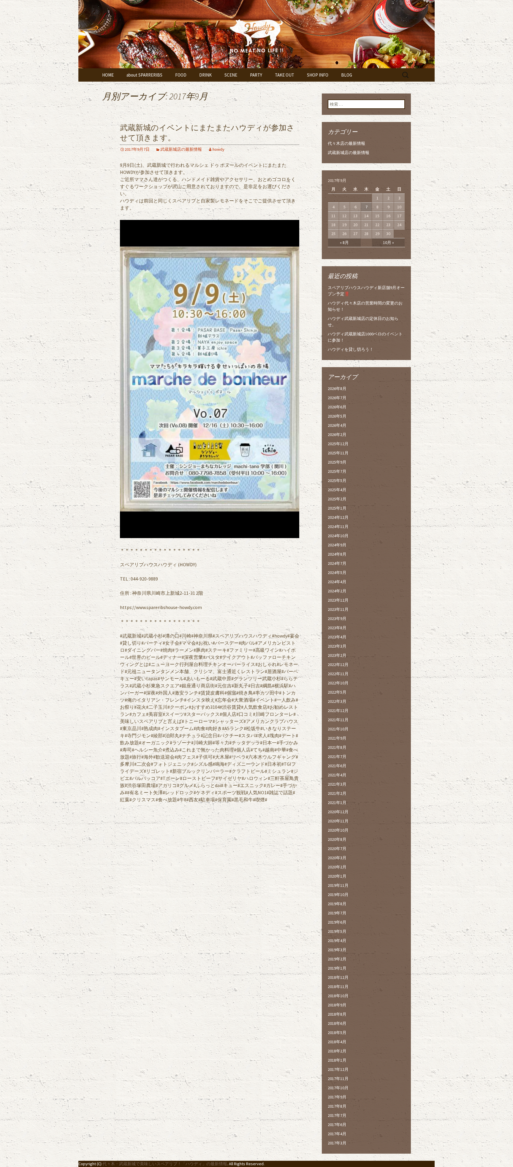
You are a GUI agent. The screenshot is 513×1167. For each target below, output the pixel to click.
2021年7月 (337, 756)
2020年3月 (337, 857)
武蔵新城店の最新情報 (181, 149)
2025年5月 (337, 480)
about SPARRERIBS (144, 75)
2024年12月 (338, 517)
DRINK (205, 75)
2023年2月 (337, 655)
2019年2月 (337, 959)
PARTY (256, 75)
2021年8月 (337, 747)
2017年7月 (337, 1115)
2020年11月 (338, 821)
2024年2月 (337, 591)
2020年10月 (338, 830)
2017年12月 (338, 1069)
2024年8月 (337, 554)
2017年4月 (337, 1133)
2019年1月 (337, 968)
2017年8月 (337, 1106)
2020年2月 (337, 867)
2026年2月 (337, 434)
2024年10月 (338, 535)
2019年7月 (337, 913)
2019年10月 (338, 894)
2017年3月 (337, 1143)
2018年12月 (338, 977)
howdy (218, 149)
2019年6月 (337, 922)
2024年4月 (337, 581)
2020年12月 (338, 811)
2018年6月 (337, 1023)
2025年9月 (337, 462)
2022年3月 (337, 701)
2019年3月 (337, 949)
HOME (108, 75)
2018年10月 (338, 995)
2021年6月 (337, 765)
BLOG (346, 75)
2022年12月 (338, 664)
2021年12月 (338, 710)
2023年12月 (338, 600)
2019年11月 (338, 885)
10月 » (388, 242)
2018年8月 (337, 1014)
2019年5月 (337, 931)
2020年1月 (337, 876)
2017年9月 (337, 1097)
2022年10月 (338, 683)
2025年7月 (337, 471)
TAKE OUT (284, 75)
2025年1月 (337, 508)
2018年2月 (337, 1051)
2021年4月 (337, 775)
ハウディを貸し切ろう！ (350, 349)
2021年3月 (337, 784)
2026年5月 (337, 416)
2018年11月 (338, 986)
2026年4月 (337, 425)
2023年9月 (337, 618)
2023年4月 (337, 637)
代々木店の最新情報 (346, 143)
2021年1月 (337, 802)
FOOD (180, 75)
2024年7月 (337, 563)
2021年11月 (338, 719)
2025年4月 (337, 489)
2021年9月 (337, 738)
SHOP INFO (317, 75)
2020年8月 (337, 839)
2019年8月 (337, 903)
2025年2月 (337, 499)
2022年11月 (338, 673)
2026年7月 (337, 397)
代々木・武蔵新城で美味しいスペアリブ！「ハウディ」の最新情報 (164, 1163)
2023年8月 (337, 627)
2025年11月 (338, 453)
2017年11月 (338, 1078)
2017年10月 (338, 1087)
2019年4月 (337, 940)
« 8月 (344, 242)
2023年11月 (338, 609)
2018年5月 (337, 1032)
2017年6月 (337, 1124)
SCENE (230, 75)
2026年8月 (337, 388)
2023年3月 (337, 646)
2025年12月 (338, 443)
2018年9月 (337, 1005)
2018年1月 (337, 1060)
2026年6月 (337, 407)
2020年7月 (337, 848)
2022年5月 (337, 692)
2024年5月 (337, 572)
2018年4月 (337, 1041)
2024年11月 (338, 526)
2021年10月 (338, 729)
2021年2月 (337, 793)
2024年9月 (337, 545)
